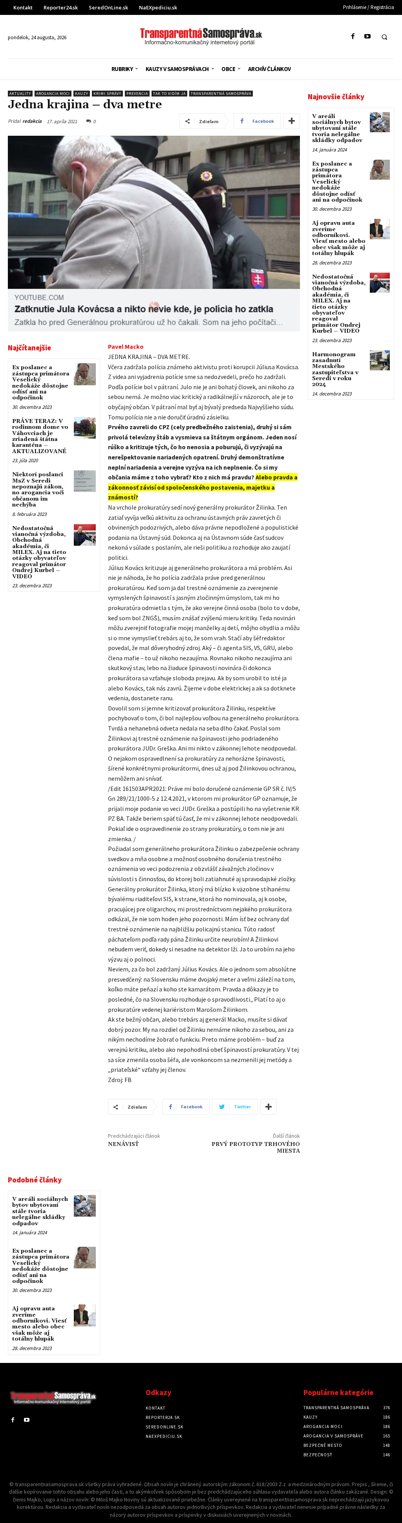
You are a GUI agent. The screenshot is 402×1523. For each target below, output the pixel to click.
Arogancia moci (53, 93)
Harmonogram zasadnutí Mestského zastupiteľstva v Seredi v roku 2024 (335, 369)
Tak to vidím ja (169, 93)
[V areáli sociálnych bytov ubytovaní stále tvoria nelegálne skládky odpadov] (84, 1206)
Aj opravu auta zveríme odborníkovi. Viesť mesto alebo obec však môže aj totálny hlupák (39, 1324)
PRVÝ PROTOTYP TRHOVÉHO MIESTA (256, 1148)
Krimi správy (107, 93)
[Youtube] (367, 36)
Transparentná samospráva (221, 93)
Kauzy (81, 93)
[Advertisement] (54, 721)
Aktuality (20, 93)
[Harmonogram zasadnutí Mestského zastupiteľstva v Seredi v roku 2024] (380, 360)
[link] (126, 346)
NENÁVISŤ (123, 1144)
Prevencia (137, 93)
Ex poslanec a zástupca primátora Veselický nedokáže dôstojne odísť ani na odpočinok (40, 382)
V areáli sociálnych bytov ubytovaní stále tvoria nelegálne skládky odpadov (40, 1211)
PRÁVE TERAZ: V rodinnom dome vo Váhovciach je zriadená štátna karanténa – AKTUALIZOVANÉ (40, 436)
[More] (291, 121)
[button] (384, 37)
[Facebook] (352, 36)
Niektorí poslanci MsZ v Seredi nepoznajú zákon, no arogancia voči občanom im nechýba (38, 489)
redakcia (32, 121)
